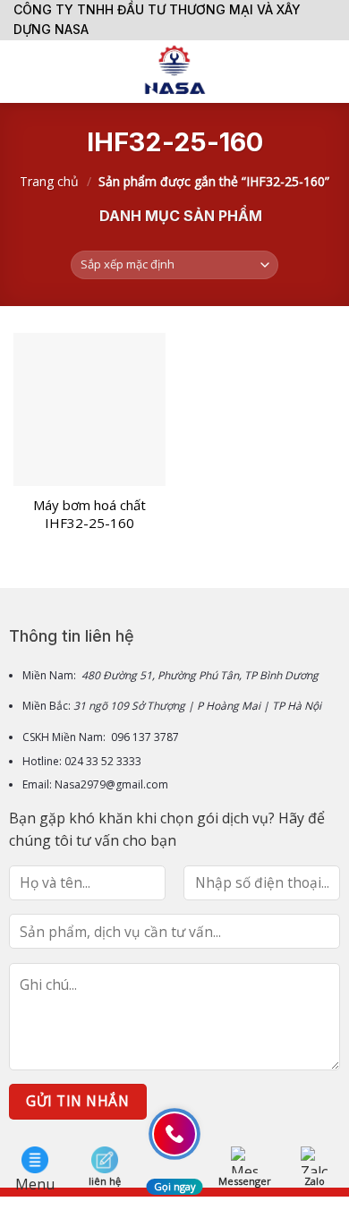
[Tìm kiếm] (329, 72)
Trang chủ (49, 181)
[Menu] (24, 71)
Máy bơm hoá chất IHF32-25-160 (89, 514)
